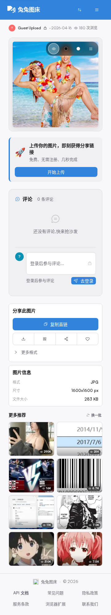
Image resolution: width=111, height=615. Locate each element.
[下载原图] (23, 339)
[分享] (66, 339)
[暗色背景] (66, 48)
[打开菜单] (97, 10)
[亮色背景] (78, 48)
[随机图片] (79, 10)
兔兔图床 (29, 9)
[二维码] (45, 339)
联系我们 (90, 603)
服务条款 (21, 603)
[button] (55, 352)
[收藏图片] (87, 339)
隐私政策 (90, 592)
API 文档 (21, 592)
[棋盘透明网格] (90, 48)
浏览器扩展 (56, 603)
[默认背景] (53, 48)
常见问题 (55, 592)
